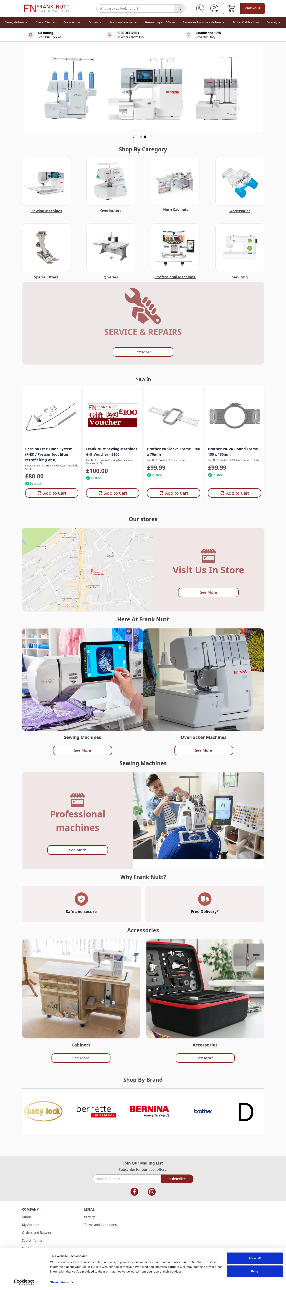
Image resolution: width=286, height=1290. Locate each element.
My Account (31, 1225)
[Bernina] (149, 1111)
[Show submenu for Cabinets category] (101, 22)
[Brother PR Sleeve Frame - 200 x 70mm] (173, 415)
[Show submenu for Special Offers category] (54, 22)
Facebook (134, 1192)
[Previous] (134, 137)
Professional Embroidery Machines (202, 22)
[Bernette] (96, 1111)
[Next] (152, 137)
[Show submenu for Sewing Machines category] (27, 22)
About (26, 1217)
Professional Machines (175, 277)
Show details (59, 1282)
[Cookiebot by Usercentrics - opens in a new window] (24, 1282)
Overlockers (70, 22)
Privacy (89, 1217)
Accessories (239, 210)
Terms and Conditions (100, 1225)
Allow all (255, 1258)
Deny (254, 1271)
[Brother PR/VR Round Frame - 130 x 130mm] (234, 415)
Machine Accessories (121, 22)
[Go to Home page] (47, 8)
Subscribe (177, 1178)
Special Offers (43, 22)
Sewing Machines (14, 22)
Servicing (272, 22)
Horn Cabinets (175, 209)
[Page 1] (141, 136)
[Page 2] (145, 136)
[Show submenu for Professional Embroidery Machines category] (223, 22)
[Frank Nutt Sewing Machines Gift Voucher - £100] (112, 415)
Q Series (111, 277)
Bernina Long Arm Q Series (160, 22)
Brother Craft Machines (246, 22)
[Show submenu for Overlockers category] (79, 22)
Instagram (152, 1192)
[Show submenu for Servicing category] (279, 22)
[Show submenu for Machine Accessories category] (136, 22)
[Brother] (202, 1111)
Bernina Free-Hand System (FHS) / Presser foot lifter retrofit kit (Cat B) (49, 454)
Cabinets (93, 22)
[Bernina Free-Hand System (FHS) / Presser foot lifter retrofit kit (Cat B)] (51, 415)
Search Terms (32, 1240)
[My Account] (214, 8)
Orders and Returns (37, 1232)
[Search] (179, 8)
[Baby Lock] (43, 1111)
